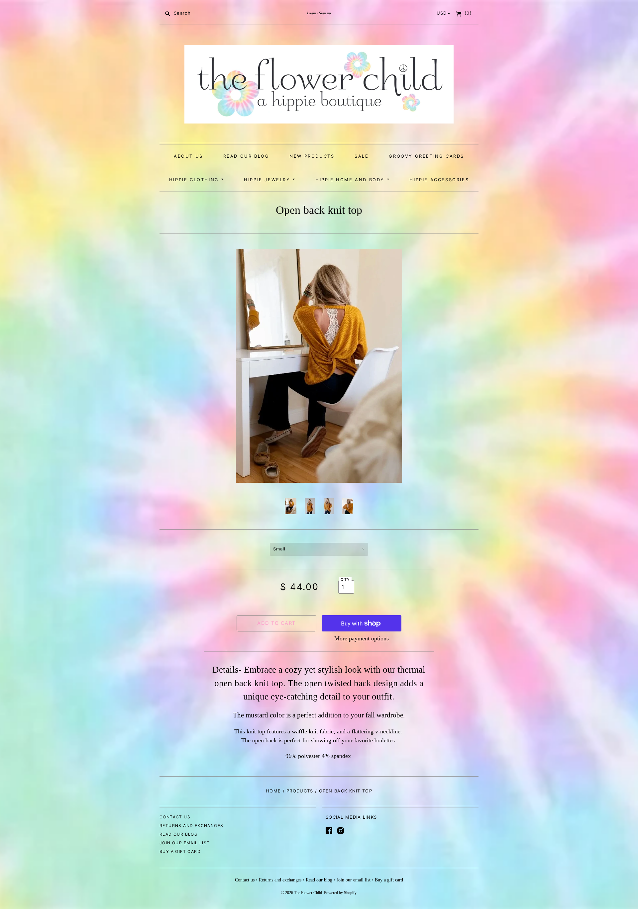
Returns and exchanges (191, 825)
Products (299, 790)
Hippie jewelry (268, 179)
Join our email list (185, 842)
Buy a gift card (180, 851)
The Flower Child (308, 892)
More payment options (361, 638)
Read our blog (246, 156)
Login (311, 13)
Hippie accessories (439, 179)
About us (188, 156)
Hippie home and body (351, 179)
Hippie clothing (195, 179)
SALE (362, 156)
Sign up (325, 13)
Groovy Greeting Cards (426, 156)
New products (311, 156)
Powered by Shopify (340, 892)
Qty (345, 579)
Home (273, 790)
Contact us (175, 816)
